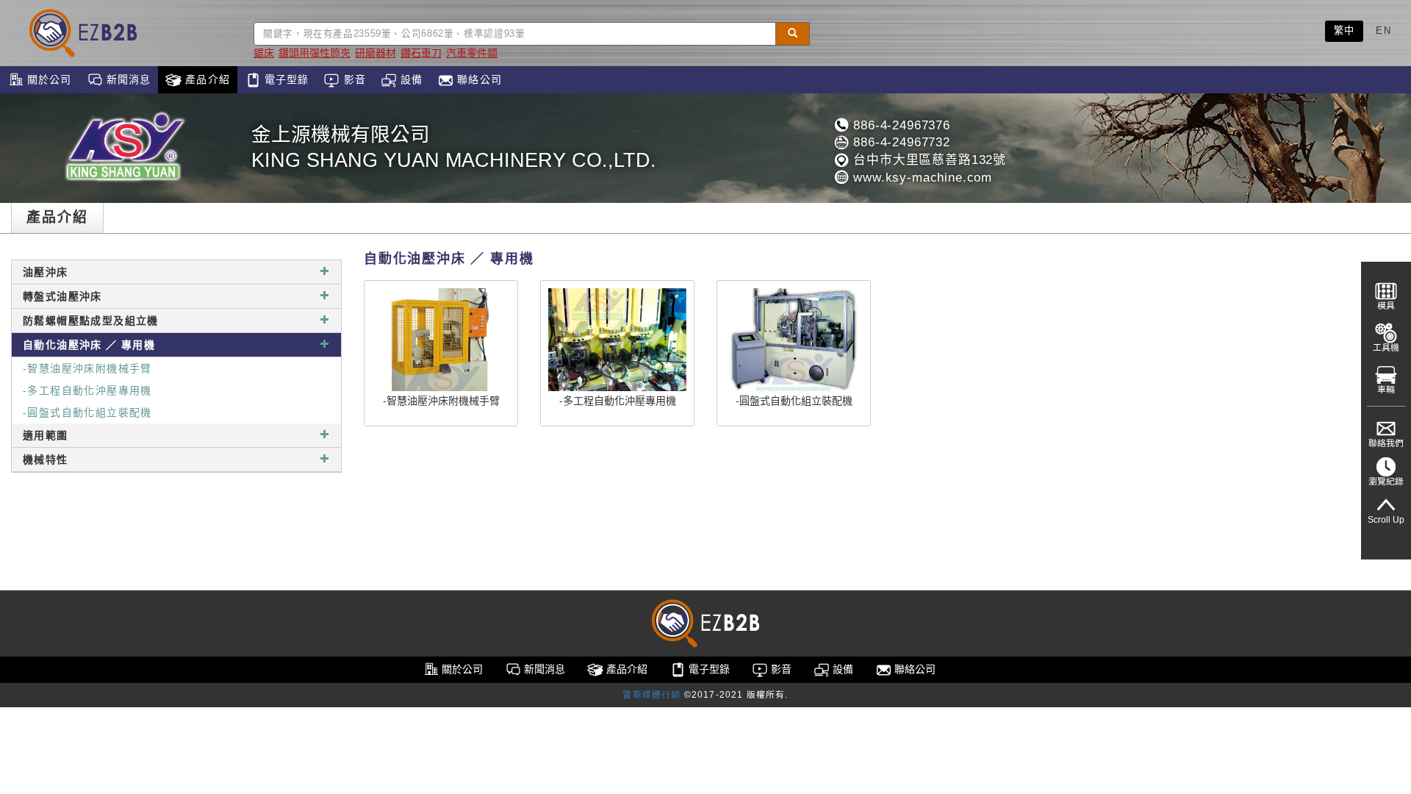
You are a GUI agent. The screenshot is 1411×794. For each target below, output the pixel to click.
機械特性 (45, 459)
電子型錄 (285, 79)
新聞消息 (127, 79)
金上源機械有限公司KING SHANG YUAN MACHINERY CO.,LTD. (453, 147)
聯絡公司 (477, 79)
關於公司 (48, 79)
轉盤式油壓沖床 (62, 296)
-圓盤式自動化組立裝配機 (87, 412)
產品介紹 (206, 79)
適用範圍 (45, 435)
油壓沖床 (45, 272)
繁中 (1344, 30)
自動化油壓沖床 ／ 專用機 (89, 345)
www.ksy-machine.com (920, 178)
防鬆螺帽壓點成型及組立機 (91, 320)
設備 (410, 79)
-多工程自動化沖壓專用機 (87, 390)
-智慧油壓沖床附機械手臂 (87, 368)
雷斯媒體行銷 (651, 695)
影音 (352, 79)
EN (1383, 30)
